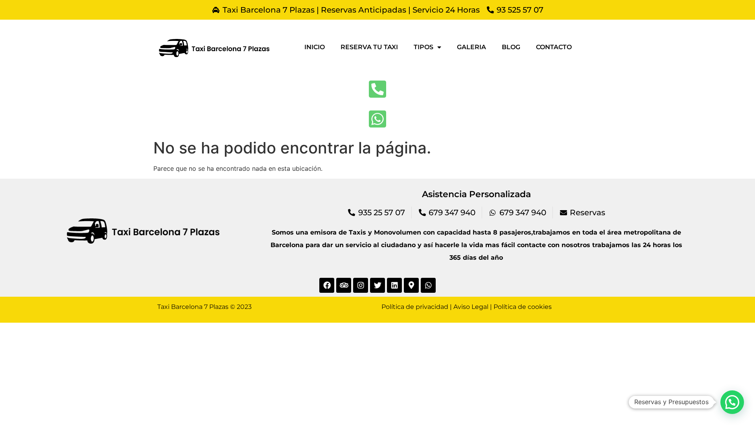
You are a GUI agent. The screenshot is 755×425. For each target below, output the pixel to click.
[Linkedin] (394, 285)
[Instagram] (360, 285)
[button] (732, 402)
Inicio (314, 47)
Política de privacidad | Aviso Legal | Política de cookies (466, 306)
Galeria (471, 47)
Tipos (423, 47)
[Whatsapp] (428, 285)
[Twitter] (377, 285)
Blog (511, 47)
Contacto (554, 47)
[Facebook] (326, 285)
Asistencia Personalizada (476, 194)
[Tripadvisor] (343, 285)
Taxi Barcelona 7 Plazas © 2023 (204, 306)
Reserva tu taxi (369, 47)
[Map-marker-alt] (411, 285)
